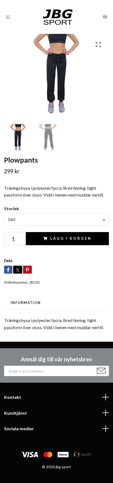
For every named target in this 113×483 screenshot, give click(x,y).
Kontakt (12, 397)
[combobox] (56, 219)
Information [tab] (26, 302)
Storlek (11, 208)
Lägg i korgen (70, 238)
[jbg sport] (58, 17)
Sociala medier (19, 428)
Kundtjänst (15, 412)
